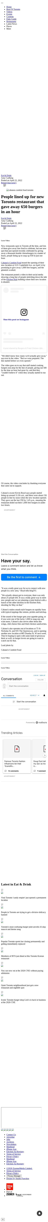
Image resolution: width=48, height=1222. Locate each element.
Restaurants (11, 21)
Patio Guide (11, 19)
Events (9, 14)
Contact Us (11, 1134)
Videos (9, 12)
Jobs (8, 1139)
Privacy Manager (14, 1176)
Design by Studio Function (17, 1178)
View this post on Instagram (16, 319)
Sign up (42, 675)
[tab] (8, 695)
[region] (24, 699)
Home (9, 7)
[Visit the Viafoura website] (41, 722)
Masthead (10, 1147)
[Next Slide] (45, 755)
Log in (36, 675)
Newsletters (11, 1144)
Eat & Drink (6, 175)
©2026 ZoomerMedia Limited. (19, 1168)
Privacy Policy (12, 1156)
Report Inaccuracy (9, 183)
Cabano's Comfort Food (11, 263)
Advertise (10, 1137)
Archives (10, 1142)
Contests (10, 16)
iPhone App (11, 1149)
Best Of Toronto (13, 9)
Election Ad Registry (15, 1151)
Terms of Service (13, 1154)
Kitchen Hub (11, 279)
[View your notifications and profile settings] (44, 695)
